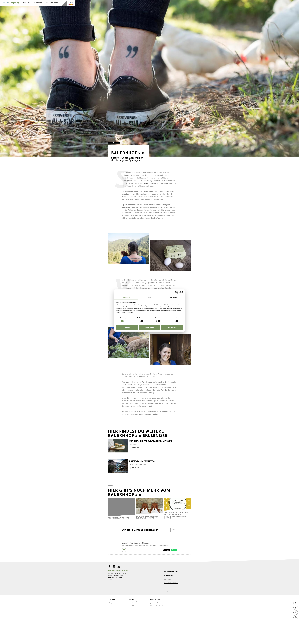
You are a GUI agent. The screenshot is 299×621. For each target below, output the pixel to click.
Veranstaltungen (154, 602)
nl (188, 615)
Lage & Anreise (112, 602)
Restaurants (153, 604)
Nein (174, 530)
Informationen (155, 599)
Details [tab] (149, 297)
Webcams (131, 604)
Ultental (145, 183)
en (185, 615)
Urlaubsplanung (52, 2)
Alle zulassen (172, 327)
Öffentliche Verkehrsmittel (157, 606)
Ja (167, 530)
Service (131, 599)
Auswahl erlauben (149, 327)
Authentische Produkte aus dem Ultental (150, 441)
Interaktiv (111, 599)
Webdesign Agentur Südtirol (110, 616)
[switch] (141, 321)
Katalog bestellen (133, 602)
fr (190, 615)
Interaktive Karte (133, 606)
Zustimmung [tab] (126, 297)
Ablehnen (127, 327)
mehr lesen (135, 447)
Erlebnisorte (38, 2)
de (180, 615)
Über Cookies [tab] (173, 297)
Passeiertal (164, 183)
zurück (114, 142)
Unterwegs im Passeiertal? (142, 461)
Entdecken (26, 2)
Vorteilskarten (111, 604)
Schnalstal (152, 183)
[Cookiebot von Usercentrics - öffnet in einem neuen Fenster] (176, 292)
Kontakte (167, 579)
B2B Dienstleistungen (171, 583)
